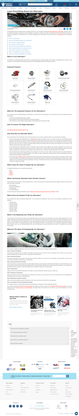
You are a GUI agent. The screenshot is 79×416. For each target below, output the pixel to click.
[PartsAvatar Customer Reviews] (49, 1)
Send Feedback (68, 396)
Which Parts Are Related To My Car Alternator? (19, 50)
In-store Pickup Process (54, 394)
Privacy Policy (66, 413)
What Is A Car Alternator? (14, 38)
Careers (66, 389)
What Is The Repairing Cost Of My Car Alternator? (19, 52)
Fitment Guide (22, 389)
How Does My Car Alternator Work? (16, 44)
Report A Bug (38, 389)
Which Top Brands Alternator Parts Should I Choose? (20, 48)
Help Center (8, 385)
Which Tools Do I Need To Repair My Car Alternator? (20, 46)
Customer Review (68, 387)
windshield (52, 31)
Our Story (67, 385)
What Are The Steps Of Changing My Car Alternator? (20, 53)
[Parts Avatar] (9, 4)
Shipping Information (53, 389)
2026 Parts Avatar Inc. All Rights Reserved (14, 413)
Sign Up (37, 392)
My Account (38, 385)
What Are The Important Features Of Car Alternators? (20, 40)
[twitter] (14, 406)
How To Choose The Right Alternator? (17, 42)
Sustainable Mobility (68, 394)
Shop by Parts (52, 385)
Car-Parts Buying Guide (24, 387)
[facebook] (10, 406)
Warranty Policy (8, 394)
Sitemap (71, 413)
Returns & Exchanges (9, 389)
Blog (21, 385)
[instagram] (17, 406)
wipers (56, 31)
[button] (23, 4)
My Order (37, 387)
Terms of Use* (61, 413)
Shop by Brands (53, 387)
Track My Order (8, 387)
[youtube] (21, 406)
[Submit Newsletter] (67, 376)
